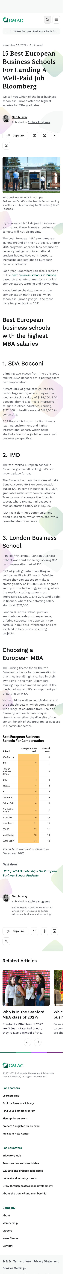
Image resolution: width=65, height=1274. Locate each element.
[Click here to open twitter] (6, 145)
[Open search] (47, 20)
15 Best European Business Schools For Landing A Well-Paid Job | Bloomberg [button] (36, 31)
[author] (6, 119)
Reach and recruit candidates (21, 1163)
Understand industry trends (20, 1178)
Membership (10, 1223)
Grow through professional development (28, 1185)
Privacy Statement (46, 1261)
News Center (10, 1238)
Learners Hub (11, 1095)
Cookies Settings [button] (14, 1268)
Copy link (18, 135)
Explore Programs (39, 122)
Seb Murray (19, 117)
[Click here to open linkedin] (54, 135)
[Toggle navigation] (56, 20)
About (6, 1215)
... (7, 31)
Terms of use (22, 1261)
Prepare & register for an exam (21, 1126)
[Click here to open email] (34, 135)
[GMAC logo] (13, 19)
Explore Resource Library (18, 1103)
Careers (7, 1230)
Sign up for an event (15, 1118)
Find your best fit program (19, 1110)
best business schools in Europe (34, 275)
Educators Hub (12, 1155)
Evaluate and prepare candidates (23, 1170)
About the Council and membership (24, 1193)
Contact (7, 1245)
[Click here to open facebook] (44, 135)
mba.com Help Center (16, 1133)
